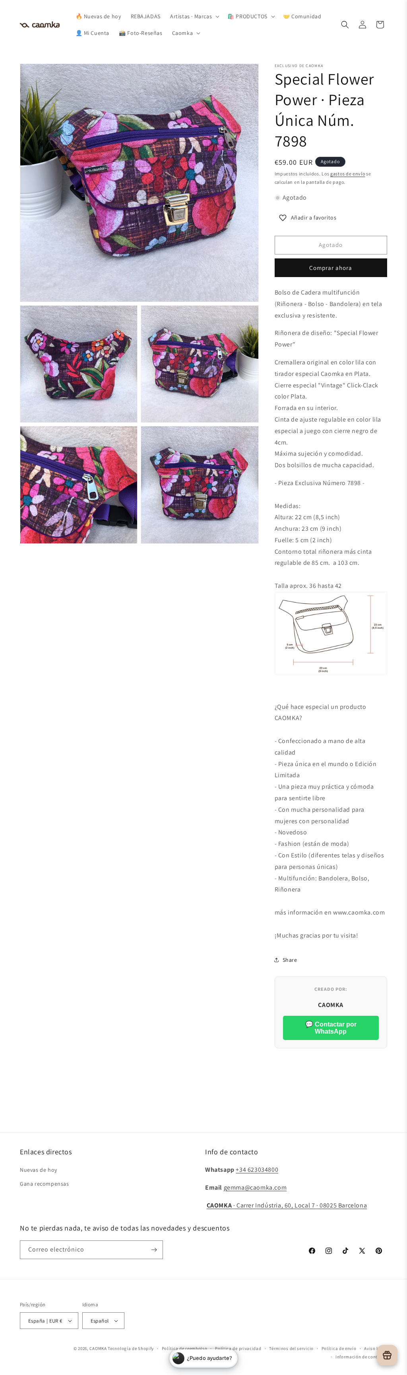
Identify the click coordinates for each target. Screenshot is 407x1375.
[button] (194, 16)
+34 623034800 (257, 1169)
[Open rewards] (387, 1355)
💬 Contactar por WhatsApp (331, 1028)
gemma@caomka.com (255, 1187)
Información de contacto (361, 1357)
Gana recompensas (44, 1183)
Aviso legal (375, 1348)
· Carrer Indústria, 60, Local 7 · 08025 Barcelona (287, 1205)
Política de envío (339, 1348)
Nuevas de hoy (38, 1169)
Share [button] (290, 959)
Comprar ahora (330, 268)
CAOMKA (98, 1348)
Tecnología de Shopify (131, 1348)
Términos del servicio (291, 1348)
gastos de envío (347, 174)
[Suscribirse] (154, 1249)
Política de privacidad (238, 1348)
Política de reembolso (184, 1348)
